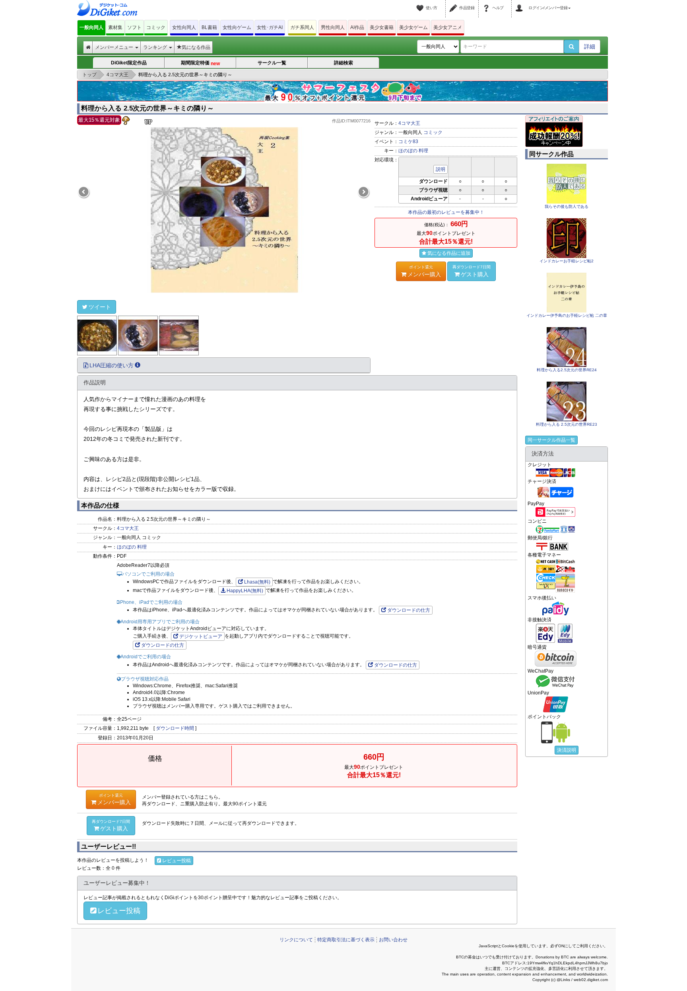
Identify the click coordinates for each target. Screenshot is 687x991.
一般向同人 (91, 27)
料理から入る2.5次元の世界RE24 (567, 370)
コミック (155, 27)
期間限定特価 (200, 63)
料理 (423, 150)
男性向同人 (333, 27)
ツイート (100, 307)
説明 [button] (440, 169)
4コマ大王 (409, 123)
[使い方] (421, 3)
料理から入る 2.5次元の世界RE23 (566, 424)
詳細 (589, 46)
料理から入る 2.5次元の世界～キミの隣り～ (147, 108)
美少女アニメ (447, 27)
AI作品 (357, 27)
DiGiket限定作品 (129, 63)
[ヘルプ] (487, 3)
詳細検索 (343, 63)
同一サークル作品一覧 (551, 440)
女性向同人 (184, 27)
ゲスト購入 (471, 271)
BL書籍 (209, 27)
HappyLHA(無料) (245, 590)
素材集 (115, 27)
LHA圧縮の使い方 (111, 365)
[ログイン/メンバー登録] (520, 3)
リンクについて (296, 940)
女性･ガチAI (270, 27)
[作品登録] (454, 3)
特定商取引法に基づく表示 (346, 940)
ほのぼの (407, 150)
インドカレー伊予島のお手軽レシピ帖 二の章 (566, 315)
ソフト (134, 27)
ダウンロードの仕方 (408, 610)
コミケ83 (408, 141)
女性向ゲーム (237, 27)
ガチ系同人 (302, 27)
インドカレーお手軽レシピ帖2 (567, 261)
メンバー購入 (424, 271)
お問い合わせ (393, 940)
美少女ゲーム (413, 27)
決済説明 (566, 750)
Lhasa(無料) (257, 582)
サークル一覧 (272, 63)
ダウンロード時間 (175, 728)
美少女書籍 (382, 27)
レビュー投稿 (176, 860)
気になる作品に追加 (448, 253)
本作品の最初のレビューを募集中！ (446, 212)
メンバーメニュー (114, 47)
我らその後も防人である (566, 206)
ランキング (155, 47)
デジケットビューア (200, 636)
